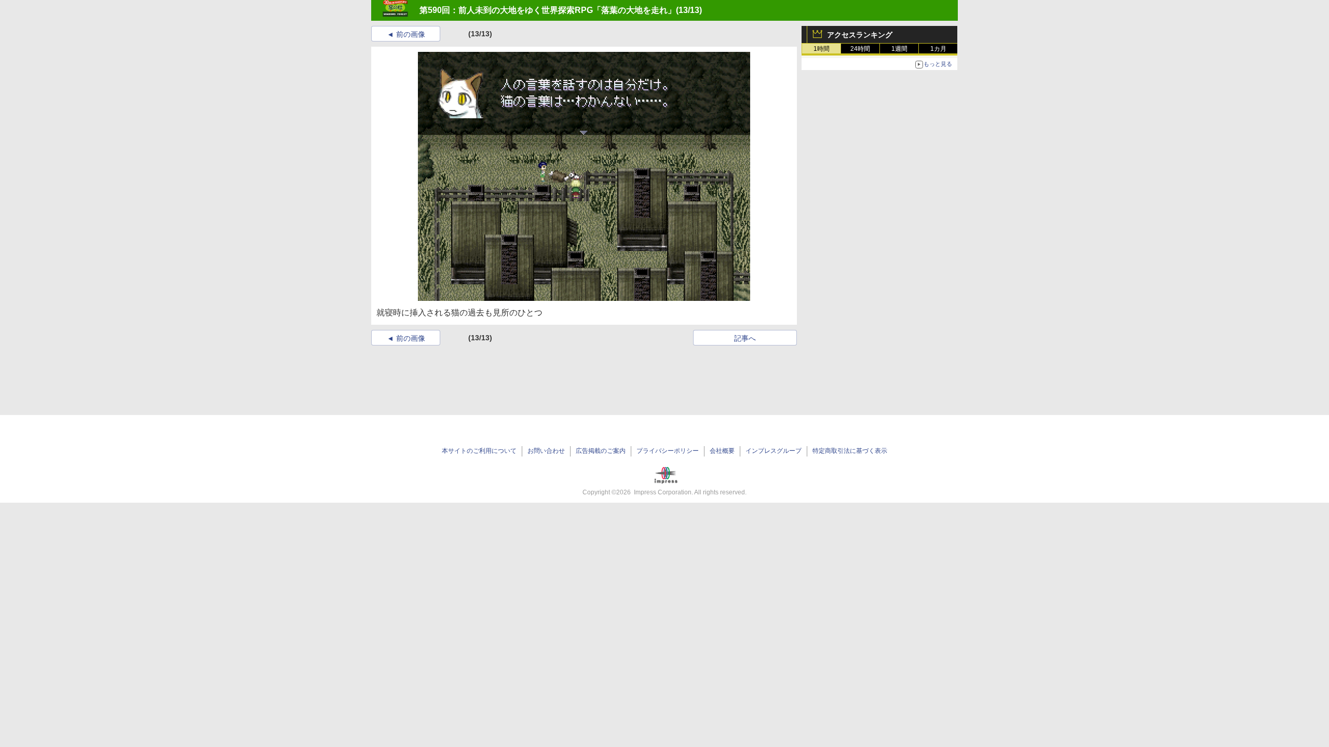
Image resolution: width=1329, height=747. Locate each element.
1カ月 (938, 48)
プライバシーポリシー (667, 450)
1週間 (899, 48)
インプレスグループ (773, 450)
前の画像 (410, 34)
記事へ (745, 338)
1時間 (821, 48)
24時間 (860, 48)
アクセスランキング (859, 35)
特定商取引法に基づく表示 (849, 450)
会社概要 (722, 450)
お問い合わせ (546, 450)
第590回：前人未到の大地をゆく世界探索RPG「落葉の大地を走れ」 (547, 10)
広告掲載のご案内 (601, 450)
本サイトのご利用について (479, 450)
